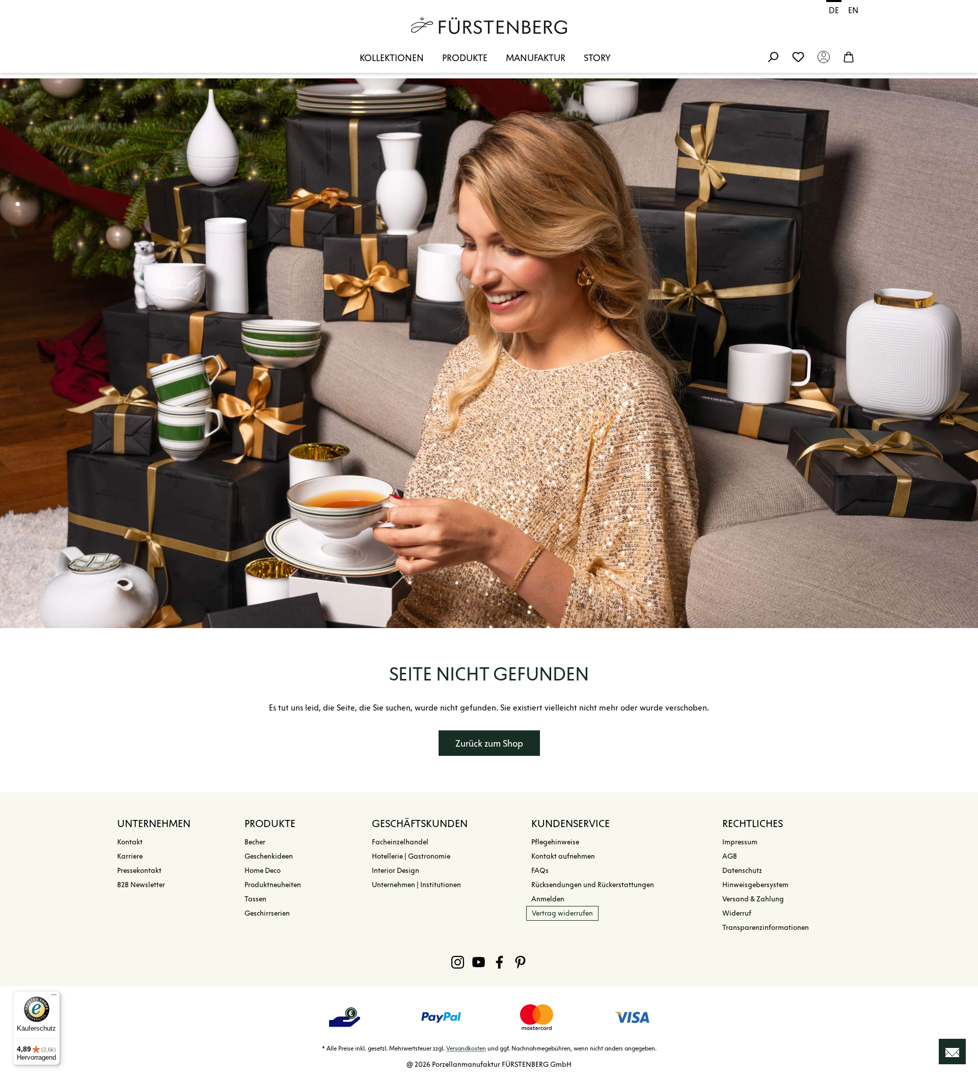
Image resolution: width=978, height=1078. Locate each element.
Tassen (255, 899)
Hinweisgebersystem (755, 885)
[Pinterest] (520, 962)
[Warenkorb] (848, 56)
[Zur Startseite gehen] (489, 25)
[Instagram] (457, 962)
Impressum (739, 842)
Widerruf (736, 913)
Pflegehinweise (555, 842)
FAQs (540, 870)
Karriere (130, 856)
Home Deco (262, 870)
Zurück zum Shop (489, 743)
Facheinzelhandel (400, 842)
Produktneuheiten (272, 885)
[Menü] (54, 997)
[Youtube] (478, 962)
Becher (254, 842)
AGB (729, 856)
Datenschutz (742, 870)
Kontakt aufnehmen (563, 856)
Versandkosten (466, 1048)
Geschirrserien (267, 913)
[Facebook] (499, 962)
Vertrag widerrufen (562, 913)
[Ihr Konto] (823, 56)
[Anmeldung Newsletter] (952, 1051)
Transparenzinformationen (765, 927)
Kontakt (130, 842)
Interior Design (395, 870)
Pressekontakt (139, 870)
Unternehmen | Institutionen (416, 885)
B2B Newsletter (141, 885)
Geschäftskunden (420, 823)
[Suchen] (772, 56)
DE (834, 10)
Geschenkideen (268, 856)
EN (853, 10)
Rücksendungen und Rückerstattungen (592, 885)
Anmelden (547, 899)
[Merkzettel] (798, 56)
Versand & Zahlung (753, 899)
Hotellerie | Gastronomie (411, 856)
